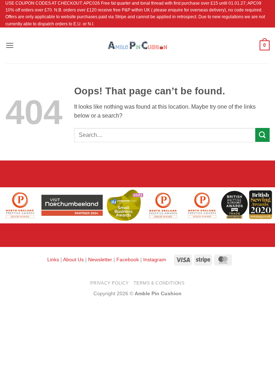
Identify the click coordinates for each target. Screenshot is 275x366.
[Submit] (262, 135)
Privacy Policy (109, 283)
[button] (9, 45)
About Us (73, 259)
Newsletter (100, 259)
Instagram (154, 259)
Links (54, 259)
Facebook (127, 259)
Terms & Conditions (159, 283)
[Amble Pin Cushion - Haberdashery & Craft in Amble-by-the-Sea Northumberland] (137, 45)
